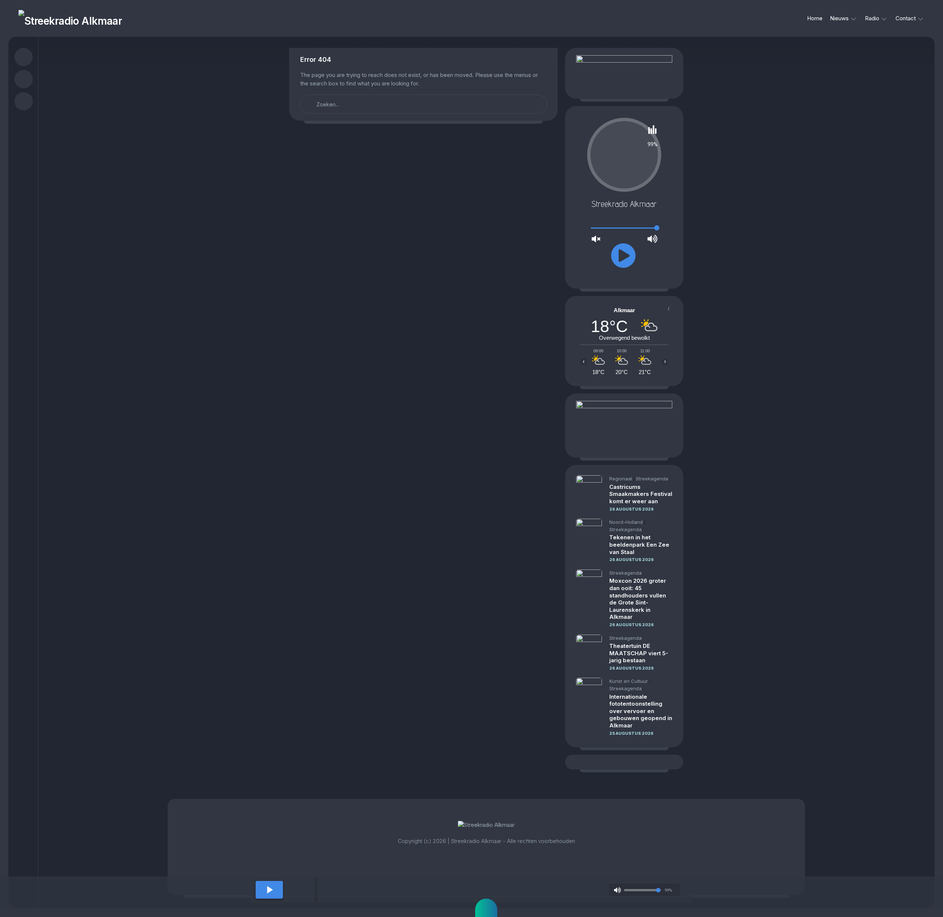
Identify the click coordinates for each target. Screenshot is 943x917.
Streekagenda (652, 479)
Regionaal (620, 479)
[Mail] (23, 101)
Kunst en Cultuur (628, 681)
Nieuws (839, 18)
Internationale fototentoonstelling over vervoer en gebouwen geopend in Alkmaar (640, 711)
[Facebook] (23, 57)
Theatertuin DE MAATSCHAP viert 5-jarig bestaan (638, 653)
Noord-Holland (626, 522)
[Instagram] (23, 79)
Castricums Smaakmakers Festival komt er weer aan (640, 494)
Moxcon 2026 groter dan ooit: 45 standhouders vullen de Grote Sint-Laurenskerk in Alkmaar (637, 598)
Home (815, 18)
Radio (872, 18)
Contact (905, 18)
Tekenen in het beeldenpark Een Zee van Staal (639, 544)
